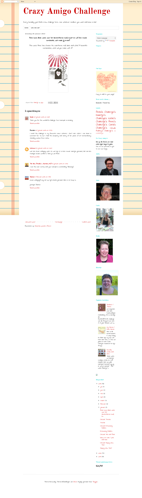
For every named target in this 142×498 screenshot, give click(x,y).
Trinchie (102, 422)
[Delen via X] (53, 103)
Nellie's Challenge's (106, 120)
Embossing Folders (106, 431)
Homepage (58, 222)
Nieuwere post (30, 222)
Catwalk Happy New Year (107, 444)
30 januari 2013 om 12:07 (44, 148)
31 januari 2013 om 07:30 (60, 163)
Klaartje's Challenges (101, 116)
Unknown (33, 148)
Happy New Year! (106, 448)
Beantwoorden (35, 123)
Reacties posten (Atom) (43, 226)
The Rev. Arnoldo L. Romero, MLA (41, 163)
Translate (112, 41)
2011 (100, 456)
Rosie (31, 117)
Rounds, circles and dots (110, 352)
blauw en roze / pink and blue (107, 438)
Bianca (32, 177)
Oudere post (86, 222)
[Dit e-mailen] (49, 103)
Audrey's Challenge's (104, 130)
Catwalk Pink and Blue (107, 434)
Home (26, 28)
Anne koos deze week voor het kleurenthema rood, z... (107, 413)
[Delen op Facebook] (55, 103)
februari (103, 404)
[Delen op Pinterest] (57, 103)
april (102, 397)
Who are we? (35, 28)
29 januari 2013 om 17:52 (44, 130)
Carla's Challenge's (106, 126)
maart (102, 400)
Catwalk (113, 128)
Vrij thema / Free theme (110, 328)
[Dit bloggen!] (51, 103)
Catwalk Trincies (105, 419)
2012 (100, 453)
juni (101, 390)
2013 (100, 383)
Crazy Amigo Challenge (66, 11)
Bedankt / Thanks (110, 305)
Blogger (95, 482)
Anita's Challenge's (106, 112)
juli (101, 386)
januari (103, 407)
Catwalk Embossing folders (106, 427)
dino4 (75, 482)
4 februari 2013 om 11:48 (43, 177)
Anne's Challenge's (106, 123)
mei (101, 393)
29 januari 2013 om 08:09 (42, 117)
